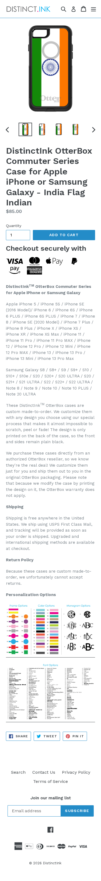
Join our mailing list (50, 798)
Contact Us (43, 772)
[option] (25, 129)
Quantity (13, 225)
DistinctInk (52, 863)
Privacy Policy (76, 772)
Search (18, 772)
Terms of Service (50, 781)
